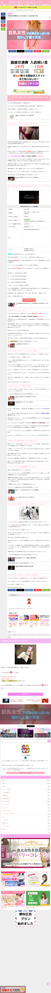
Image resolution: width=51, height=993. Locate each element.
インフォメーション (25, 832)
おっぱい (48, 634)
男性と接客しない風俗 (14, 4)
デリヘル (10, 634)
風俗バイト (10, 13)
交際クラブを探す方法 (39, 4)
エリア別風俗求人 (25, 792)
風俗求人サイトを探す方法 (5, 4)
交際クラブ (25, 829)
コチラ (28, 109)
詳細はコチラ (25, 694)
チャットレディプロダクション (25, 813)
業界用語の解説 (25, 798)
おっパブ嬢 (42, 634)
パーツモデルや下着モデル (13, 521)
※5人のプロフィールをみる (25, 772)
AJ (29, 606)
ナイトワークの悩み (25, 789)
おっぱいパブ (22, 634)
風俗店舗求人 (25, 795)
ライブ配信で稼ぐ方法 (31, 4)
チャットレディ (25, 804)
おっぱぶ (28, 634)
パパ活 (25, 816)
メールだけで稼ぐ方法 (22, 4)
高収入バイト (25, 780)
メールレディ (25, 807)
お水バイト (25, 786)
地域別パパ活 (25, 823)
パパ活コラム (25, 820)
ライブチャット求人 (25, 810)
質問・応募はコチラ (30, 299)
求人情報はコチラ (40, 156)
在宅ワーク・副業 (25, 801)
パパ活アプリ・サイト (25, 826)
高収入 (15, 634)
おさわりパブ (35, 634)
